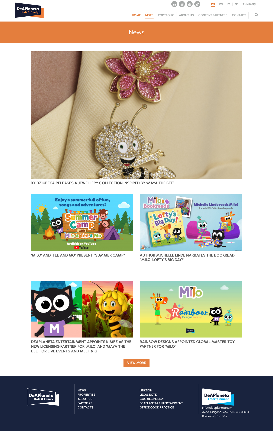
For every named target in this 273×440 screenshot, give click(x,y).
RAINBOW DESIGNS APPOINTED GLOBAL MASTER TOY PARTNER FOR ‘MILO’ (187, 344)
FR (236, 4)
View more (136, 363)
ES (221, 4)
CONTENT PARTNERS (213, 15)
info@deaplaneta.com (217, 408)
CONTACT (239, 15)
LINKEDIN (146, 390)
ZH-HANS (249, 4)
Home (136, 15)
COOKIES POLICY (152, 399)
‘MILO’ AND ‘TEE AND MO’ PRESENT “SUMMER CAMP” (78, 255)
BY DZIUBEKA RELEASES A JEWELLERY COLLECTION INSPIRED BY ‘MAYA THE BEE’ (102, 183)
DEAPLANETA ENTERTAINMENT (161, 403)
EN (213, 4)
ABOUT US (186, 15)
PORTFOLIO (166, 15)
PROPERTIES (86, 395)
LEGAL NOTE (148, 395)
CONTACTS (86, 407)
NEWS (149, 15)
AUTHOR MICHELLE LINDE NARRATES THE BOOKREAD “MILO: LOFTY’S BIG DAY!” (187, 257)
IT (228, 4)
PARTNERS (85, 403)
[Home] (32, 19)
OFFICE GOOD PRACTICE (157, 407)
